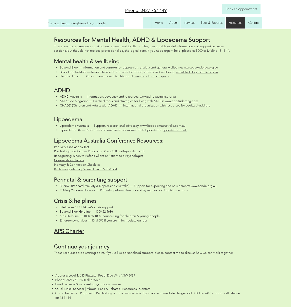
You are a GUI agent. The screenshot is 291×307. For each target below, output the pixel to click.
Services (78, 289)
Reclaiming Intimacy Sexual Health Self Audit (85, 169)
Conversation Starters (69, 160)
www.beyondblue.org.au (201, 67)
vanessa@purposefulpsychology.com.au (93, 284)
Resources (129, 289)
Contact (144, 289)
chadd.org (203, 105)
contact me (172, 253)
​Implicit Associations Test (72, 147)
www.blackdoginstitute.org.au (197, 72)
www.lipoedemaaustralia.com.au (162, 125)
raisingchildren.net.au (174, 190)
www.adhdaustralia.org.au (158, 96)
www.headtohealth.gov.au (152, 76)
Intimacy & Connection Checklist (77, 164)
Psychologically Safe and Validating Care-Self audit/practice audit (99, 151)
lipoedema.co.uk (175, 130)
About (91, 289)
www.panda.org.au (204, 186)
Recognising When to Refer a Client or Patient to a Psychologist (98, 156)
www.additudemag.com (181, 101)
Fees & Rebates (109, 289)
